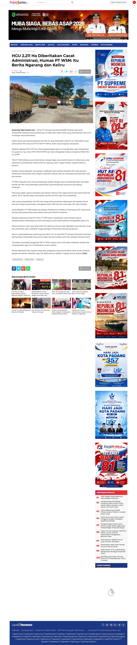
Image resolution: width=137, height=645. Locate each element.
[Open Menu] (134, 2)
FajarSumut (39, 634)
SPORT (74, 45)
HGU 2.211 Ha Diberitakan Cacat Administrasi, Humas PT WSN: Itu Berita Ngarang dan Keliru (45, 60)
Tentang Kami (27, 630)
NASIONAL (84, 45)
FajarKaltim (98, 639)
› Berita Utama (21, 51)
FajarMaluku (54, 642)
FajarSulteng (104, 636)
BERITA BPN (40, 45)
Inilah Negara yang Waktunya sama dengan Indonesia (112, 497)
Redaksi (15, 630)
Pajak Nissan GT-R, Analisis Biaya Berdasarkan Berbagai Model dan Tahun (113, 551)
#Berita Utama (17, 259)
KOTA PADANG (107, 45)
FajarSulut (82, 636)
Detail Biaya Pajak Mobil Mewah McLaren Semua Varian (113, 545)
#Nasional (40, 259)
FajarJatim (57, 636)
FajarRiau (61, 634)
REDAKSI (14, 45)
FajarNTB (108, 639)
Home (14, 51)
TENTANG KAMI (26, 45)
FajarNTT (117, 639)
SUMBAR (94, 45)
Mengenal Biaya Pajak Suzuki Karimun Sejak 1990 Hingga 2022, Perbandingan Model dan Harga (113, 526)
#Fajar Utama (29, 259)
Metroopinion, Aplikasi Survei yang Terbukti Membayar (112, 540)
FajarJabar (36, 636)
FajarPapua (75, 642)
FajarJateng (47, 636)
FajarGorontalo (33, 639)
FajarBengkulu (95, 634)
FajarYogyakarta (70, 636)
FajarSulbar (92, 636)
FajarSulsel (20, 639)
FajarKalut (56, 639)
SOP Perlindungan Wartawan (70, 630)
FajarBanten (17, 636)
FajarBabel (119, 634)
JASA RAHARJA (63, 45)
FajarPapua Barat (88, 642)
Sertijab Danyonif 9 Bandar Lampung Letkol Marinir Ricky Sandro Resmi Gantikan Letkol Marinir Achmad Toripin (112, 504)
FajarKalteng (77, 639)
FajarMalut (64, 642)
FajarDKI (27, 636)
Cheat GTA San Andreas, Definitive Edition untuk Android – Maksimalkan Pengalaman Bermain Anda (113, 533)
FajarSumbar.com (112, 630)
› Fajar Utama (30, 51)
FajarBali (44, 642)
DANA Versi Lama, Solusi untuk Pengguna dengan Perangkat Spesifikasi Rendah (112, 519)
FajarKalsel (88, 639)
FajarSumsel (82, 634)
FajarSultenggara (118, 636)
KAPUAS (51, 45)
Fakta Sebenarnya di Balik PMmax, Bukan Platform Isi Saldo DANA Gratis (113, 512)
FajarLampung (108, 634)
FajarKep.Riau (50, 634)
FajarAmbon (45, 639)
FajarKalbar (66, 639)
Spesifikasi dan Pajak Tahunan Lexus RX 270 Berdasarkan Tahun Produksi (113, 558)
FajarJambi (71, 634)
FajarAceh (28, 634)
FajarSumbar (17, 634)
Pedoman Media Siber (45, 630)
